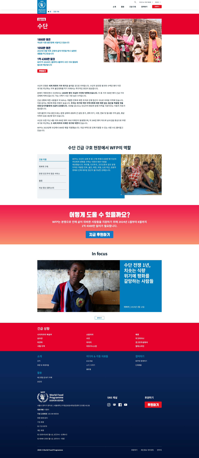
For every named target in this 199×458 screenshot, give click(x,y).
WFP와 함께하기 (141, 361)
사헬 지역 (41, 346)
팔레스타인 (139, 346)
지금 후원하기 (99, 235)
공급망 (39, 381)
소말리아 (89, 334)
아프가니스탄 (91, 346)
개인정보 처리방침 (147, 450)
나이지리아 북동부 (44, 334)
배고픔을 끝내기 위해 (44, 377)
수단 (88, 338)
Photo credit (159, 60)
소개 (114, 6)
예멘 (137, 334)
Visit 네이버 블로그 (114, 404)
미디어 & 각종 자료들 (145, 2)
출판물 (88, 369)
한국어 (157, 2)
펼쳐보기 (99, 318)
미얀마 (40, 342)
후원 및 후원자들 (43, 365)
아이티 (89, 342)
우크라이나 (139, 338)
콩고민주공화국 (141, 342)
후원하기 (157, 6)
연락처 (159, 450)
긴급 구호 (132, 6)
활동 (122, 6)
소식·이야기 (90, 365)
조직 (38, 361)
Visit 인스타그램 (108, 404)
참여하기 (144, 6)
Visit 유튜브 (125, 404)
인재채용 (138, 365)
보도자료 (89, 361)
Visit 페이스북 (120, 404)
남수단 (40, 338)
